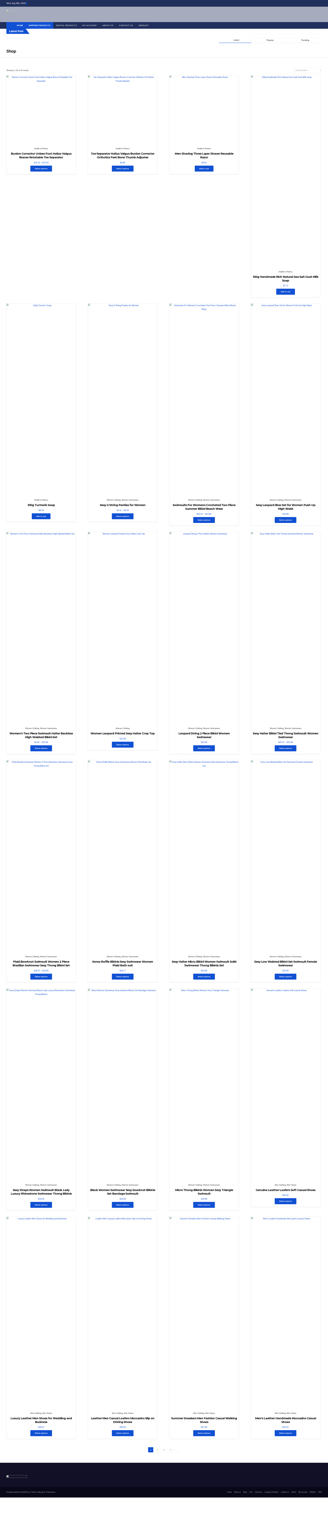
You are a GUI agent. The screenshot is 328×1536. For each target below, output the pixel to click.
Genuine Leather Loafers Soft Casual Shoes (285, 1190)
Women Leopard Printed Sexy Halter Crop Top (123, 733)
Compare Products (271, 1492)
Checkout (258, 1492)
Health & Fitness (41, 148)
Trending (305, 40)
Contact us (126, 25)
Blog (245, 1492)
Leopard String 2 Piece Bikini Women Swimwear (204, 735)
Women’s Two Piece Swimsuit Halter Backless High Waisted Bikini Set (41, 735)
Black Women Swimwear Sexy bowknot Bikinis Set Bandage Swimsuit (122, 1191)
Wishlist (144, 25)
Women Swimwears (130, 500)
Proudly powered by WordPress (18, 1492)
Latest (236, 40)
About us (107, 25)
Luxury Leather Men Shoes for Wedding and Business (41, 1420)
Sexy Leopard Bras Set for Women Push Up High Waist (285, 507)
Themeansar (50, 1492)
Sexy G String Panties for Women (122, 505)
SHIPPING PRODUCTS (40, 25)
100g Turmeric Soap (41, 505)
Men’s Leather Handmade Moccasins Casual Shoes (285, 1420)
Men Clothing (280, 1185)
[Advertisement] (164, 1517)
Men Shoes (291, 1185)
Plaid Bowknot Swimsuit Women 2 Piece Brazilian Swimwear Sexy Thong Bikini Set (41, 963)
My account (90, 25)
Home (20, 25)
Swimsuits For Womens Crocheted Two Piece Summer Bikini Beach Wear (204, 507)
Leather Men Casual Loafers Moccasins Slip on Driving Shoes (122, 1420)
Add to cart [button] (204, 169)
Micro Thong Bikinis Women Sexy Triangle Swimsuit (204, 1191)
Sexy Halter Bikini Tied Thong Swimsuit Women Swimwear (285, 735)
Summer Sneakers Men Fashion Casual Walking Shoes (204, 1420)
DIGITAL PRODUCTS (66, 25)
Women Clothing (114, 500)
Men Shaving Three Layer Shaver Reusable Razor (204, 155)
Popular (270, 40)
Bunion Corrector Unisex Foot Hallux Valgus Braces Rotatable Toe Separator (41, 155)
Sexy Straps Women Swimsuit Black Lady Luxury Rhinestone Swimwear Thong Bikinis (41, 1191)
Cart (250, 1492)
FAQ (320, 1492)
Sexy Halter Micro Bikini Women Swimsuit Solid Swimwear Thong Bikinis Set (204, 963)
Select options (41, 169)
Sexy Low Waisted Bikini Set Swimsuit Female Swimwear (285, 963)
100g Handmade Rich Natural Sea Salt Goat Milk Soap (286, 278)
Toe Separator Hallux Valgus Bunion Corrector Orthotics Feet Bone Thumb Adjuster (123, 155)
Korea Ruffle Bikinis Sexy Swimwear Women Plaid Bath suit (122, 963)
